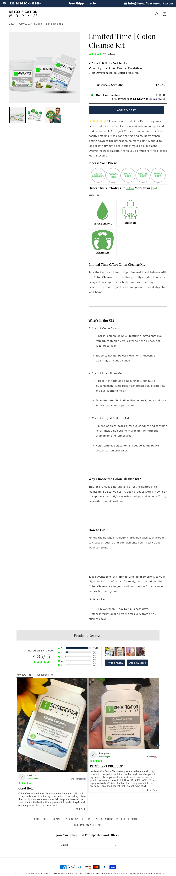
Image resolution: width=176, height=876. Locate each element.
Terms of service (95, 873)
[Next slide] (157, 745)
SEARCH (58, 819)
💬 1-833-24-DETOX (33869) (22, 3)
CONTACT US (90, 819)
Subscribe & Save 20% (110, 84)
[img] (24, 783)
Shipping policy (135, 873)
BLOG (45, 819)
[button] (157, 14)
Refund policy (60, 873)
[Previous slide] (18, 745)
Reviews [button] (21, 674)
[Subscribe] (115, 845)
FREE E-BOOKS (130, 819)
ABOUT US (72, 819)
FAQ (36, 819)
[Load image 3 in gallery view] (53, 115)
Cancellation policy (155, 873)
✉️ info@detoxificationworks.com (148, 3)
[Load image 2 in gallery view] (35, 115)
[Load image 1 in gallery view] (17, 115)
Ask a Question (137, 662)
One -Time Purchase (108, 94)
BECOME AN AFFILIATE (88, 825)
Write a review (115, 662)
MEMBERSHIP (109, 819)
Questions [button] (43, 674)
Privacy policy (77, 873)
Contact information (115, 873)
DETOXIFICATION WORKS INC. (35, 873)
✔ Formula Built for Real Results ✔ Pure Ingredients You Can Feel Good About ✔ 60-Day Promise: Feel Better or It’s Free (116, 68)
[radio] (92, 85)
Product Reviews (88, 635)
